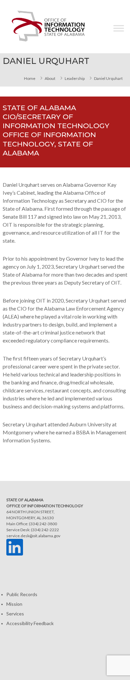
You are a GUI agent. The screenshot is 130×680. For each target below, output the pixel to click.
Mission (14, 604)
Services (15, 613)
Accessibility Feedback (30, 623)
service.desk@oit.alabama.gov (33, 535)
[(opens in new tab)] (14, 546)
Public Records (21, 594)
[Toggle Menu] (118, 28)
